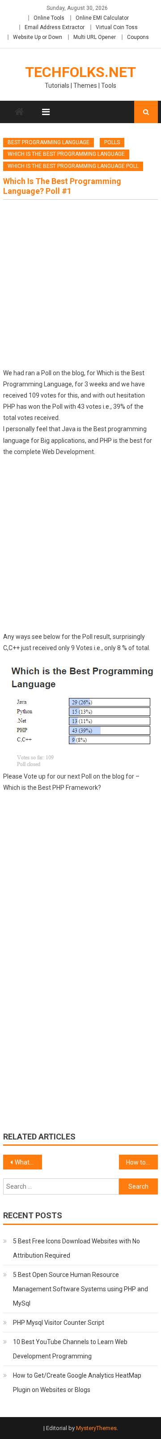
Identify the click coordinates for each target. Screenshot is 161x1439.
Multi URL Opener (94, 37)
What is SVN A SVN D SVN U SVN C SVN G (28, 1162)
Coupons (138, 37)
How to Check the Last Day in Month (141, 1162)
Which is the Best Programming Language (66, 154)
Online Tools (49, 18)
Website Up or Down (37, 37)
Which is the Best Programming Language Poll (73, 166)
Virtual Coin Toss (117, 27)
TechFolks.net (80, 72)
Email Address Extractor (55, 27)
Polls (112, 142)
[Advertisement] (80, 287)
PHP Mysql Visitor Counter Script (58, 1322)
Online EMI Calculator (102, 18)
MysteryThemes (96, 1428)
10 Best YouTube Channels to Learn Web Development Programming (70, 1349)
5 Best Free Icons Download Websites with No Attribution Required (76, 1248)
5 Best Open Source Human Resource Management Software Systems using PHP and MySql (80, 1289)
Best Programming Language (48, 142)
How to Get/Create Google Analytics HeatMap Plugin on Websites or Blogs (77, 1382)
